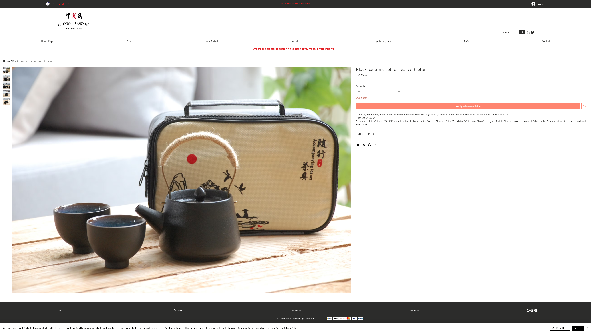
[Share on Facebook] (358, 145)
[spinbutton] (378, 91)
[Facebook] (528, 310)
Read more (361, 124)
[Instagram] (531, 310)
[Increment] (399, 91)
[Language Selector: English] (49, 4)
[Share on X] (375, 145)
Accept (577, 328)
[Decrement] (358, 91)
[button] (62, 4)
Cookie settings (559, 328)
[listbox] (62, 4)
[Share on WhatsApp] (370, 145)
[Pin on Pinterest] (364, 145)
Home (6, 61)
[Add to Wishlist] (584, 106)
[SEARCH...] (522, 32)
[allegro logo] (535, 310)
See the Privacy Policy (287, 328)
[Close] (587, 328)
